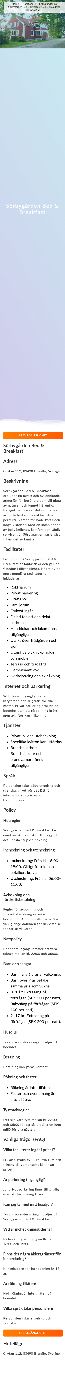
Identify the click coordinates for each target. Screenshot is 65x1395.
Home (15, 4)
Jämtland (28, 4)
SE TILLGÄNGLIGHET (33, 435)
